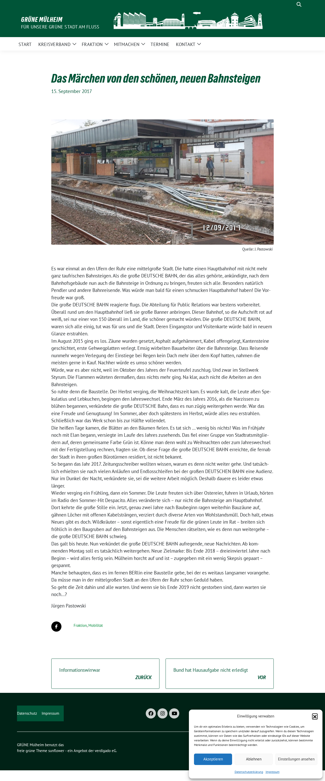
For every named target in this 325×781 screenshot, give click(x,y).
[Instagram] (162, 713)
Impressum (273, 772)
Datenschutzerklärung (249, 772)
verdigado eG (105, 750)
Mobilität (95, 625)
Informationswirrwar (105, 673)
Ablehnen (254, 759)
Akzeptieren (213, 759)
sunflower (56, 750)
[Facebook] (151, 713)
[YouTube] (174, 713)
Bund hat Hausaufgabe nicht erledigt (219, 673)
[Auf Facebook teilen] (56, 626)
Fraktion (80, 625)
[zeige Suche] (299, 4)
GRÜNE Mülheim (41, 19)
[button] (314, 716)
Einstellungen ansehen (296, 759)
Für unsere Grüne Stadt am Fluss (60, 27)
